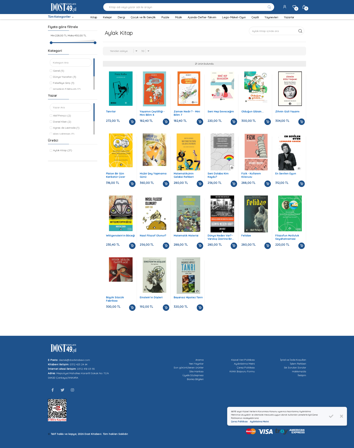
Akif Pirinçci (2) (62, 115)
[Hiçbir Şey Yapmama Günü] (154, 149)
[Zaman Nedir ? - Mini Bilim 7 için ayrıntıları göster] (188, 88)
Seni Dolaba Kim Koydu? (218, 175)
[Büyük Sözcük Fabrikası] (121, 269)
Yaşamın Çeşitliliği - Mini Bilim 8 (152, 113)
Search (300, 31)
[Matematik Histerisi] (188, 213)
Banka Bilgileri (195, 379)
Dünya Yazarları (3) (64, 76)
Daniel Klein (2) (62, 121)
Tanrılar (111, 111)
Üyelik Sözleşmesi (193, 375)
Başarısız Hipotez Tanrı (188, 297)
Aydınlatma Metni (244, 363)
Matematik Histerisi (186, 235)
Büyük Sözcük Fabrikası (115, 299)
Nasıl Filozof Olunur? (153, 235)
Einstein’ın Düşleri (151, 297)
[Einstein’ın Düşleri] (154, 275)
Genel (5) (58, 70)
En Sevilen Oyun (285, 173)
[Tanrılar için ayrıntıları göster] (121, 88)
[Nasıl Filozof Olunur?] (154, 212)
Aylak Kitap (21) (62, 150)
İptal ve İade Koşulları (293, 359)
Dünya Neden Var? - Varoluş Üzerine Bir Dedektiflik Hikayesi (220, 237)
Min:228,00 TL (59, 35)
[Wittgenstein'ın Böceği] (121, 213)
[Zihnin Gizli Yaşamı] (290, 88)
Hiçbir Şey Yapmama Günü (153, 175)
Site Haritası (196, 371)
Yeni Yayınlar (196, 363)
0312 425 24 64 (78, 364)
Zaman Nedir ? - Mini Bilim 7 (187, 113)
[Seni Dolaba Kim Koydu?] (222, 151)
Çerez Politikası (246, 367)
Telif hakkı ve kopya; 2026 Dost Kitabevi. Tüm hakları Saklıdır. (89, 434)
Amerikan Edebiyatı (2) (67, 89)
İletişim (302, 375)
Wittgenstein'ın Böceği (120, 235)
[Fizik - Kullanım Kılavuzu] (256, 152)
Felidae (246, 235)
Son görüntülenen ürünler (189, 367)
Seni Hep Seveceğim (221, 111)
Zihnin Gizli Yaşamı (287, 111)
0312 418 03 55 (86, 368)
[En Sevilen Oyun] (290, 152)
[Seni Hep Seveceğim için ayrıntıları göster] (222, 85)
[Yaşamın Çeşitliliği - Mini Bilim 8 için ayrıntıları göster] (154, 88)
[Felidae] (256, 214)
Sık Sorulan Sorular (295, 367)
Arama (199, 359)
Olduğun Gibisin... (252, 111)
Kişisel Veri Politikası (243, 359)
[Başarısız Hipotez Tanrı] (188, 275)
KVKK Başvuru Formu (242, 371)
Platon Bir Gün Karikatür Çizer (115, 175)
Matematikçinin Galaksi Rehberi (184, 175)
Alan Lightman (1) (63, 133)
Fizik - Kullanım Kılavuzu (251, 175)
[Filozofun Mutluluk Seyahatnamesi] (290, 213)
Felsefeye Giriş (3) (63, 83)
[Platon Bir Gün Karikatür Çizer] (121, 150)
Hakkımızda (299, 371)
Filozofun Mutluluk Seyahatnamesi (287, 237)
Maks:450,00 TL (77, 35)
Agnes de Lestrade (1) (66, 127)
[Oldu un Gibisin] (256, 87)
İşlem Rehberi (298, 363)
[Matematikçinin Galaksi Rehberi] (188, 152)
